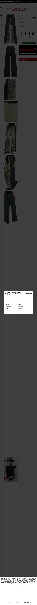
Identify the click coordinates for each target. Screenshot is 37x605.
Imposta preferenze (27, 602)
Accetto (9, 602)
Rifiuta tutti (18, 602)
